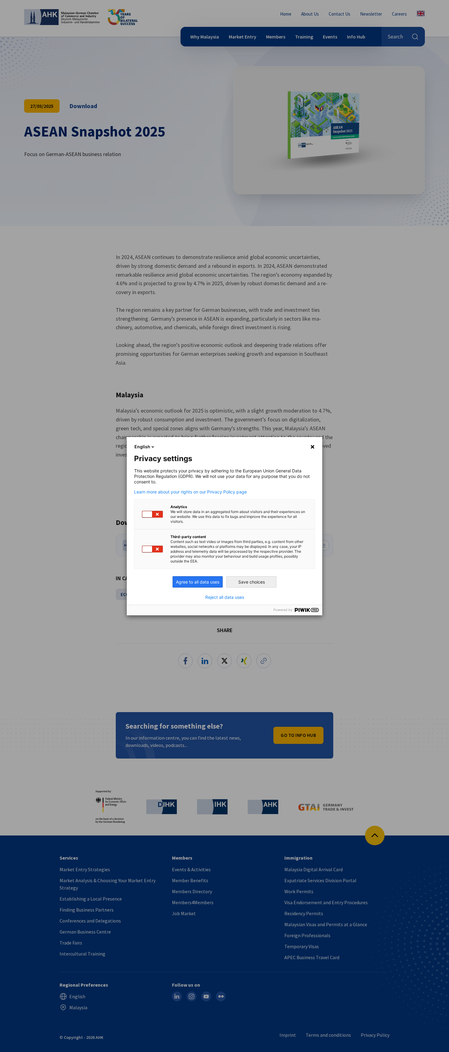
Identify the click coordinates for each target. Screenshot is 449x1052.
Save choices (251, 581)
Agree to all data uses (197, 581)
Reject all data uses (224, 597)
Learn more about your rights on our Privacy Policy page (190, 492)
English (142, 446)
